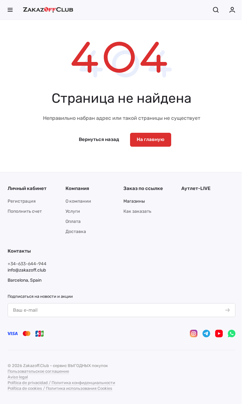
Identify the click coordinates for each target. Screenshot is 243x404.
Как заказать (137, 211)
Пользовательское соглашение (38, 371)
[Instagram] (193, 333)
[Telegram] (206, 333)
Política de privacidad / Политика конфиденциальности (61, 382)
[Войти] (232, 10)
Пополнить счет (25, 211)
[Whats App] (231, 333)
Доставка (75, 231)
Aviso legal (18, 377)
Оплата (73, 221)
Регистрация (22, 201)
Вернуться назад (99, 139)
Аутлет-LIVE (195, 188)
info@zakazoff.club (27, 270)
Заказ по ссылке (143, 188)
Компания (77, 188)
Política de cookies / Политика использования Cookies (60, 388)
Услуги (72, 211)
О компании (78, 201)
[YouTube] (219, 333)
